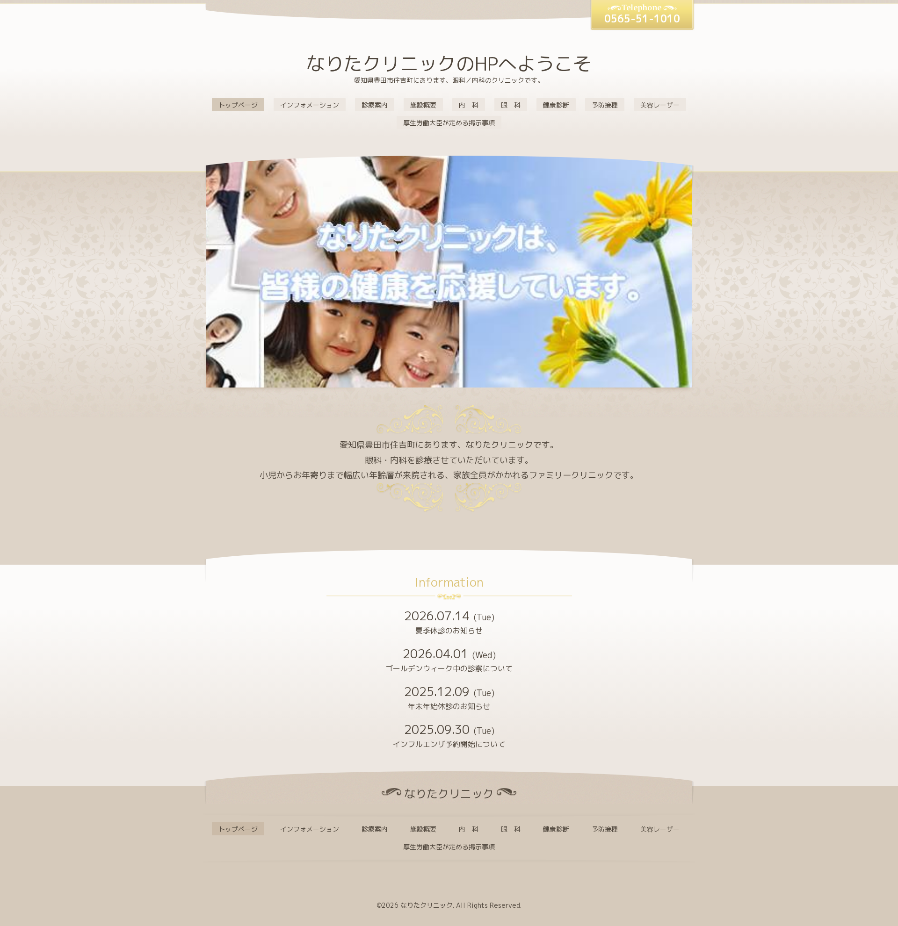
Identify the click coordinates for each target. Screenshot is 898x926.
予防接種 (605, 104)
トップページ (238, 104)
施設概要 (423, 104)
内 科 (468, 104)
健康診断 (556, 104)
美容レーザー (660, 104)
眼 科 (511, 104)
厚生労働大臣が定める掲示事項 (449, 122)
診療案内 (375, 104)
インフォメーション (309, 104)
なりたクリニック (426, 905)
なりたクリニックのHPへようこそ (449, 63)
